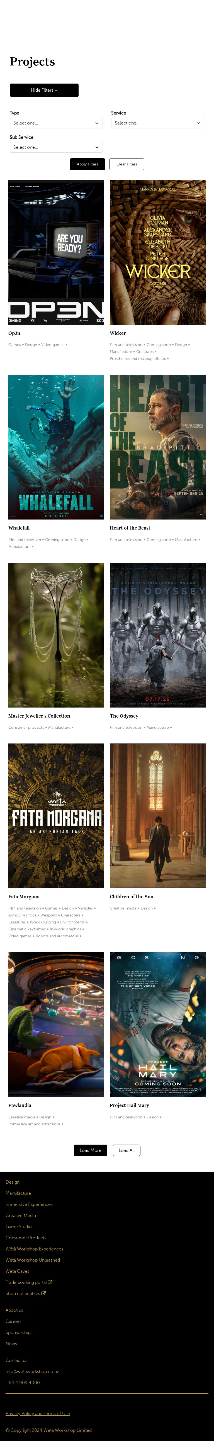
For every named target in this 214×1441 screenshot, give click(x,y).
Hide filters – (44, 90)
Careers (13, 1321)
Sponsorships (19, 1332)
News (11, 1343)
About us (14, 1310)
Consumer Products (26, 1237)
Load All (127, 1150)
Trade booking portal (26, 1282)
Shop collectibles (23, 1293)
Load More (90, 1150)
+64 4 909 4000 (23, 1382)
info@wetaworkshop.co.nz (32, 1371)
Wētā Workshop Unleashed (33, 1260)
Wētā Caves (17, 1271)
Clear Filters (126, 164)
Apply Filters (87, 164)
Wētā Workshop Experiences (34, 1249)
